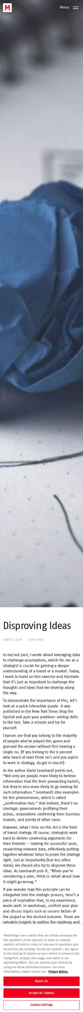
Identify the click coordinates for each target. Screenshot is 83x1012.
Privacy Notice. (58, 971)
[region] (41, 968)
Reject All (41, 981)
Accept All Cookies (41, 993)
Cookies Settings (41, 1004)
